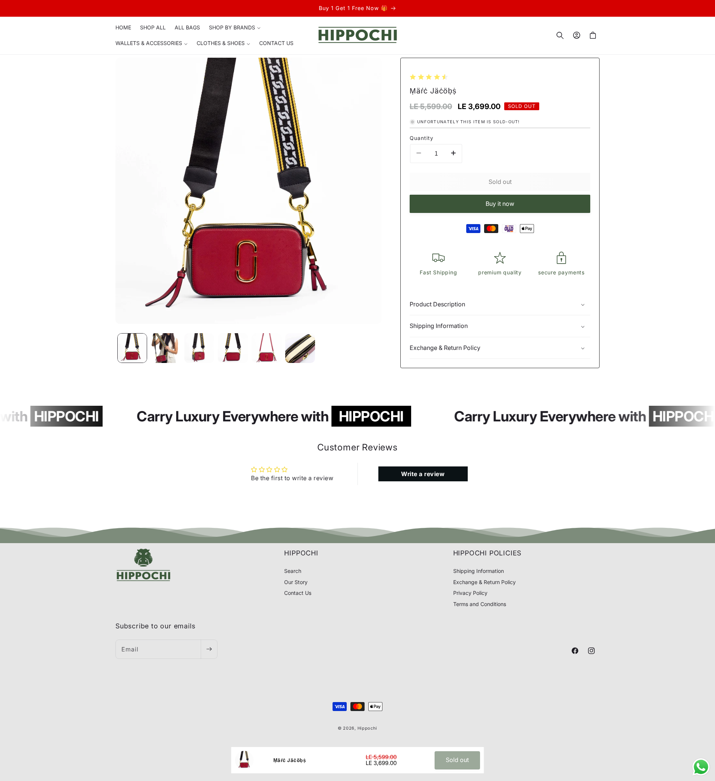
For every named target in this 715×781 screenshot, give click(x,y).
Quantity (421, 138)
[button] (234, 27)
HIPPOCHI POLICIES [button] (487, 553)
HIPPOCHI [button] (301, 553)
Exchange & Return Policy (484, 581)
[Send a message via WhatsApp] (701, 767)
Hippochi (368, 728)
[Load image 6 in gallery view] (300, 348)
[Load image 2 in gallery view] (166, 348)
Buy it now (500, 203)
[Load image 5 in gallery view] (267, 348)
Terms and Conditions (479, 603)
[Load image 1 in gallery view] (132, 348)
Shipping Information (478, 571)
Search (292, 571)
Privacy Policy (470, 593)
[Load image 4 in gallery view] (233, 348)
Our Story (296, 581)
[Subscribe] (209, 649)
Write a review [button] (423, 474)
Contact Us (297, 593)
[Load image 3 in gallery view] (199, 348)
